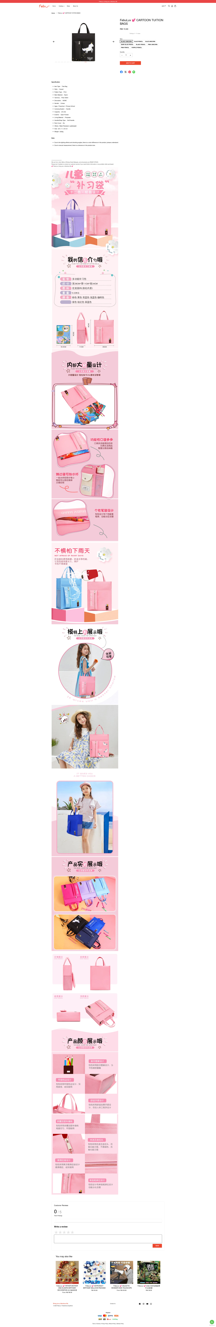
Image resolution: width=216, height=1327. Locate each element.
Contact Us (112, 1303)
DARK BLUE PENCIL (127, 44)
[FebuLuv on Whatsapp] (151, 1304)
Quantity (122, 52)
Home (54, 6)
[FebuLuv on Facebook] (140, 1304)
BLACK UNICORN (126, 41)
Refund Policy (112, 1323)
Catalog (61, 6)
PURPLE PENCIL (137, 47)
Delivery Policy (120, 1323)
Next (113, 41)
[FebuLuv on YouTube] (147, 1304)
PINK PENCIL (125, 47)
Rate (157, 1246)
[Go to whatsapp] (212, 1322)
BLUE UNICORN (150, 41)
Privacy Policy (104, 1323)
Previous (54, 41)
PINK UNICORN (152, 44)
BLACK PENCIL (140, 44)
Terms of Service (96, 1323)
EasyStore (70, 1305)
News (68, 6)
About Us (75, 6)
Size (121, 39)
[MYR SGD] (164, 6)
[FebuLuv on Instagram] (143, 1304)
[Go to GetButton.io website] (212, 1325)
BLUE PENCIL (138, 41)
